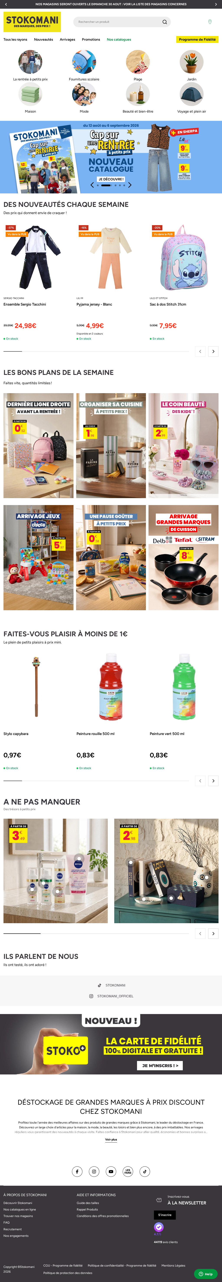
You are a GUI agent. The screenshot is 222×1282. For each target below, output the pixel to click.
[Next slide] (129, 185)
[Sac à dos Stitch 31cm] (184, 257)
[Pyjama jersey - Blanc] (111, 257)
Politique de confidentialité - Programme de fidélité (122, 1265)
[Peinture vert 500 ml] (184, 686)
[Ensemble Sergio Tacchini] (37, 257)
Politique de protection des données (67, 1273)
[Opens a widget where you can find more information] (206, 1274)
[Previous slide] (92, 185)
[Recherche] (164, 22)
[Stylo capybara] (37, 686)
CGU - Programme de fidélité (63, 1265)
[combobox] (122, 22)
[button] (6, 4)
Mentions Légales (173, 1265)
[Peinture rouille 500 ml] (111, 686)
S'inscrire (164, 1215)
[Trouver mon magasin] (210, 22)
